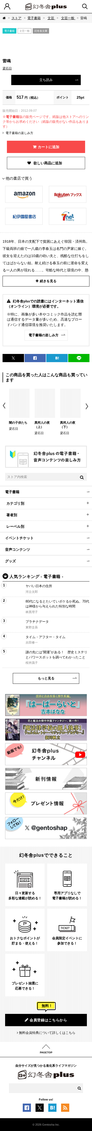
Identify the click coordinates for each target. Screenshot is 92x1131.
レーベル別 (15, 526)
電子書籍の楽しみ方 (19, 133)
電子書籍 (34, 18)
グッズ (10, 561)
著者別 (11, 515)
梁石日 (7, 68)
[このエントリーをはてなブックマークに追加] (52, 1109)
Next (87, 406)
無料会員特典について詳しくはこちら (47, 1033)
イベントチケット (19, 538)
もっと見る (46, 678)
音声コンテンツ (17, 549)
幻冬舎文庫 (40, 30)
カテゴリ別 (15, 503)
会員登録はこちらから (48, 1020)
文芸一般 (68, 18)
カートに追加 (48, 147)
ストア (16, 18)
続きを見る (48, 281)
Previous (4, 406)
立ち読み (46, 80)
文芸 (51, 18)
